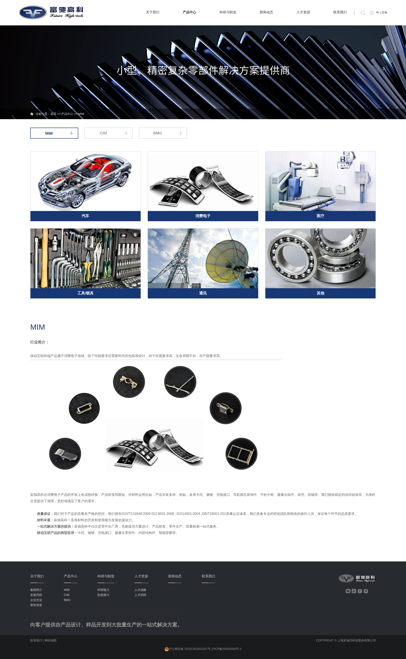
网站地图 (50, 640)
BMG (157, 133)
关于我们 (152, 12)
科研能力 (103, 589)
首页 (53, 114)
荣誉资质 (36, 605)
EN (384, 12)
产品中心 (189, 12)
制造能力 (103, 595)
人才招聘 (140, 595)
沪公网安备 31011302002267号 (190, 649)
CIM (103, 133)
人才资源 (303, 12)
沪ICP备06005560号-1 (226, 649)
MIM (49, 133)
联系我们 (340, 12)
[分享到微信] (348, 591)
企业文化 (36, 600)
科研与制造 (227, 12)
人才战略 (140, 589)
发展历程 (36, 595)
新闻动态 (266, 12)
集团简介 (36, 589)
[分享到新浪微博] (354, 591)
